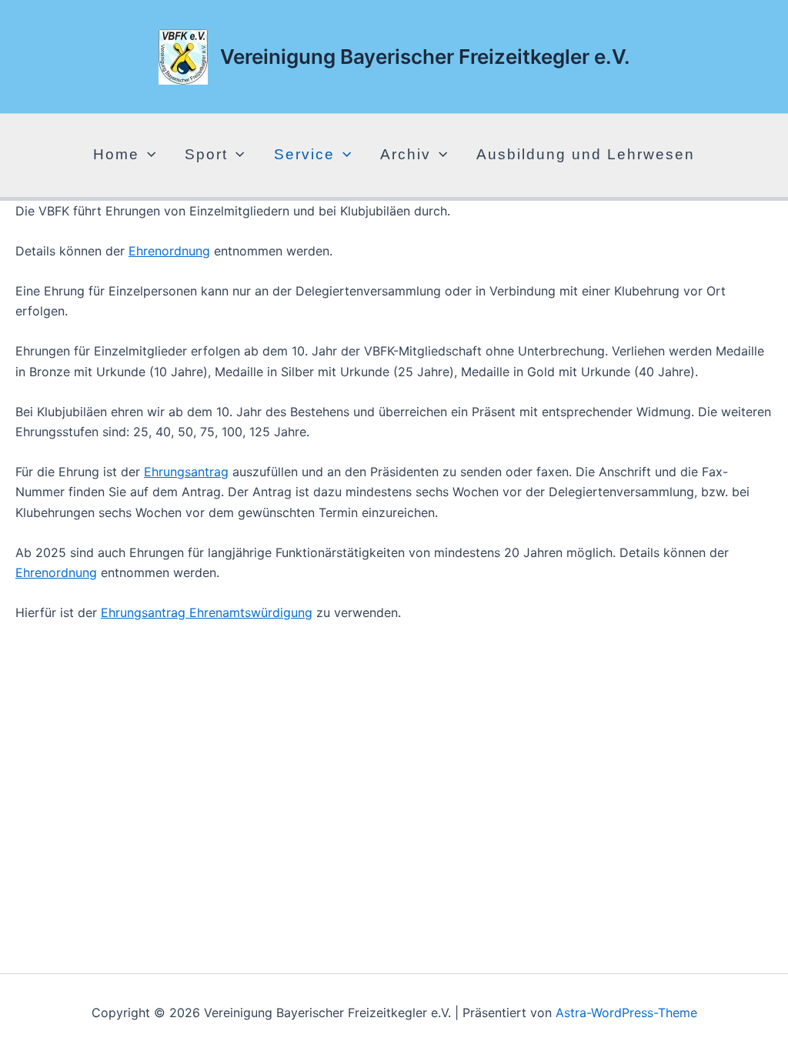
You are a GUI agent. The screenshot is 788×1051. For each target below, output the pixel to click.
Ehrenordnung (169, 251)
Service (304, 154)
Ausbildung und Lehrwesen (585, 154)
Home (116, 154)
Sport (206, 154)
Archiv (405, 154)
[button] (147, 154)
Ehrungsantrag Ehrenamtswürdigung (206, 612)
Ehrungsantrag (186, 471)
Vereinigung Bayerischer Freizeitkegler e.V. (425, 56)
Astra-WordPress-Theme (626, 1012)
